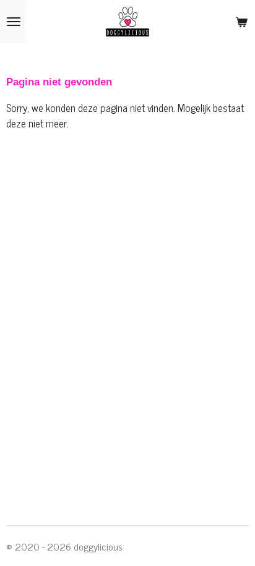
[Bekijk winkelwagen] (241, 21)
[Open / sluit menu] (13, 21)
